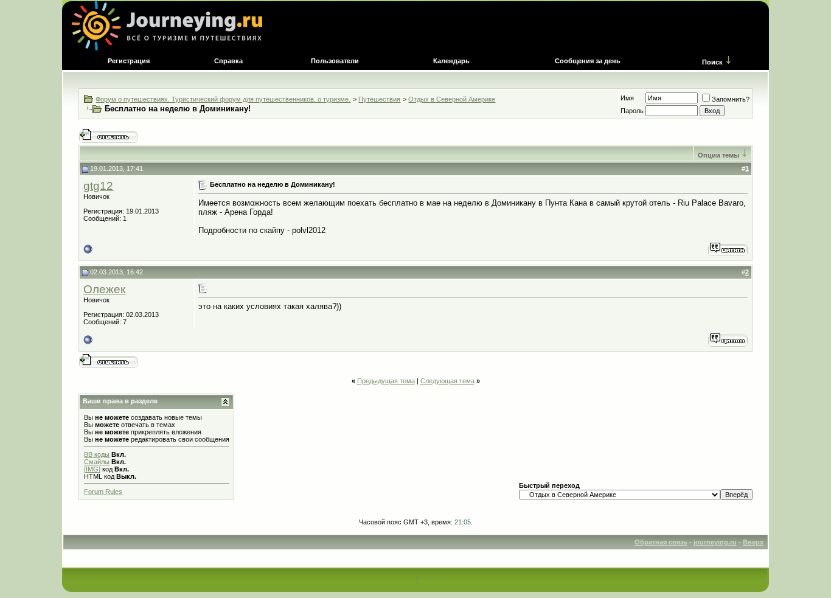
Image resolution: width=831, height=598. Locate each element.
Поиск (712, 62)
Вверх (753, 542)
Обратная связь (661, 542)
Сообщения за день (588, 60)
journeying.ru (715, 542)
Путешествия (379, 99)
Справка (228, 60)
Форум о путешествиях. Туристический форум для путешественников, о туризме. (223, 99)
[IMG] (92, 469)
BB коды (97, 454)
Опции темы (718, 155)
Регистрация (129, 60)
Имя (627, 98)
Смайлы (97, 461)
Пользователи (335, 60)
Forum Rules (103, 491)
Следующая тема (447, 380)
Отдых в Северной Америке (451, 99)
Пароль (632, 110)
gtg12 (98, 185)
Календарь (451, 60)
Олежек (104, 289)
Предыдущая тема (386, 380)
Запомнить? (730, 99)
